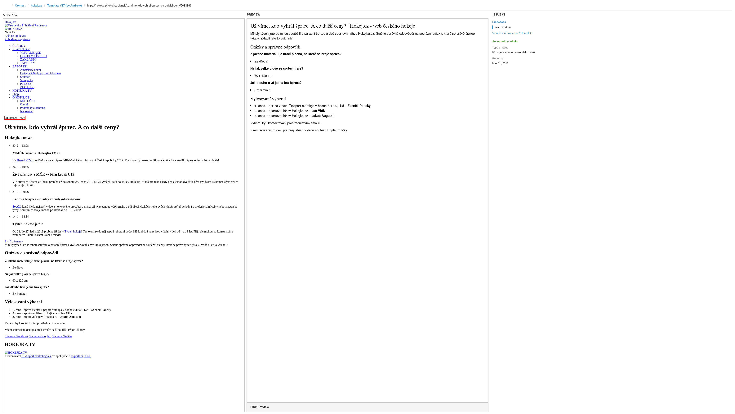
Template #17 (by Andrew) (64, 5)
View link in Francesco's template (512, 32)
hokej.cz (36, 5)
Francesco (499, 21)
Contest (20, 5)
